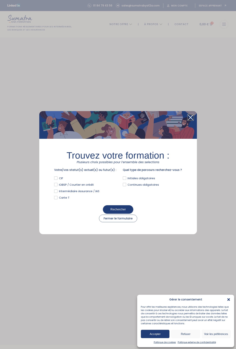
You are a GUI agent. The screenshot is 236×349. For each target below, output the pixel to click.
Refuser (185, 334)
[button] (228, 299)
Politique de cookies (165, 342)
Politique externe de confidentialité (197, 342)
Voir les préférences (216, 334)
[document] (118, 174)
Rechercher (118, 209)
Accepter (155, 334)
